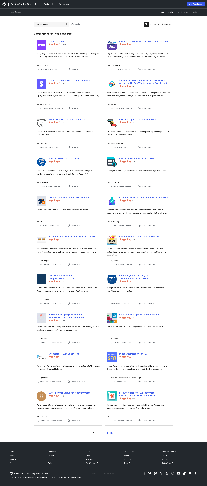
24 (107, 433)
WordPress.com (169, 452)
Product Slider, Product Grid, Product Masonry (72, 236)
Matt (164, 455)
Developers (90, 459)
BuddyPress (167, 463)
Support (89, 455)
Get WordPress (195, 4)
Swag (127, 463)
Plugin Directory (16, 12)
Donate (128, 459)
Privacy (12, 463)
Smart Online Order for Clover (64, 158)
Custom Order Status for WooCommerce (70, 393)
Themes (51, 455)
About (12, 452)
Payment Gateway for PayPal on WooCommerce (144, 41)
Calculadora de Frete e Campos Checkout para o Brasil (65, 277)
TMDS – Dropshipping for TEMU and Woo (69, 197)
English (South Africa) (40, 474)
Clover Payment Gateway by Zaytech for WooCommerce (133, 277)
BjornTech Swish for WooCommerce (67, 119)
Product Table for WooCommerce (136, 158)
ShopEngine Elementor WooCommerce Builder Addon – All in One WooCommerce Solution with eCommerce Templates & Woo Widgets (143, 82)
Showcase (52, 452)
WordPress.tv (92, 463)
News (12, 455)
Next (112, 433)
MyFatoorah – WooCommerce (64, 354)
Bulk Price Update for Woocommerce (138, 119)
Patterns (51, 463)
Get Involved (129, 452)
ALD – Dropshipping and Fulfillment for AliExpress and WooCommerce (66, 316)
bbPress (166, 459)
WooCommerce (57, 41)
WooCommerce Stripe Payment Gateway (70, 80)
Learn (88, 452)
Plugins (50, 459)
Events (126, 455)
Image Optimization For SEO (133, 354)
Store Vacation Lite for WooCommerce (139, 236)
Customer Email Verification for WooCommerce (143, 197)
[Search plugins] (66, 24)
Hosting (13, 459)
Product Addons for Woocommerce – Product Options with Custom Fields (138, 394)
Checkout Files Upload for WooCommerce (140, 314)
